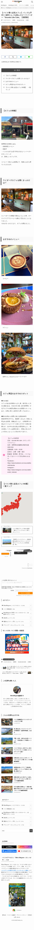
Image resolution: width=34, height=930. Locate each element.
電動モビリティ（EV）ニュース (13, 621)
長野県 (13, 20)
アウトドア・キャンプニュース (13, 625)
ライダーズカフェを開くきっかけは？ (18, 78)
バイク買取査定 (9, 609)
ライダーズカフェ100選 (9, 659)
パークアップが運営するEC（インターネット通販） (15, 870)
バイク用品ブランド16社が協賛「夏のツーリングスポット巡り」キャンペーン (21, 530)
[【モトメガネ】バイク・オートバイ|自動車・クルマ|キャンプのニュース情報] (17, 2)
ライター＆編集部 (11, 915)
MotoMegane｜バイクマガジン (14, 605)
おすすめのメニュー (12, 81)
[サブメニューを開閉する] (31, 605)
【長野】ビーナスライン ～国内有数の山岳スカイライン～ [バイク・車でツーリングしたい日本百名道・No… (22, 541)
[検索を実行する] (31, 830)
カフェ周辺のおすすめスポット (16, 84)
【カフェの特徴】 (11, 75)
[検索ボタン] (32, 2)
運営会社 (4, 915)
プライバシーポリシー (21, 915)
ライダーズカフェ (7, 20)
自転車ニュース (9, 618)
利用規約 (30, 915)
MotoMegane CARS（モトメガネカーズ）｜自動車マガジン (16, 613)
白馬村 (27, 20)
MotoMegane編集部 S (17, 695)
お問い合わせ (17, 917)
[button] (5, 56)
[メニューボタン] (2, 2)
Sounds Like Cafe (20, 20)
